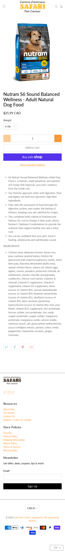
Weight (7, 120)
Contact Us (9, 416)
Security (7, 432)
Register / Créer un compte (17, 419)
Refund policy (10, 450)
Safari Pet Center (22, 517)
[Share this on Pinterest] (23, 347)
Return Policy (10, 443)
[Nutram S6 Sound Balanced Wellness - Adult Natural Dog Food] (32, 52)
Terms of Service (11, 446)
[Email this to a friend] (31, 347)
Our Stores (8, 412)
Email (6, 470)
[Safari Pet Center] (32, 6)
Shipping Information (14, 439)
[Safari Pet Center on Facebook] (4, 393)
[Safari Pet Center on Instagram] (8, 393)
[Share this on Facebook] (15, 347)
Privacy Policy (10, 436)
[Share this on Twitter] (6, 347)
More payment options (32, 164)
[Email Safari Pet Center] (12, 393)
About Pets (9, 409)
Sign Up (32, 486)
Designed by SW (39, 517)
